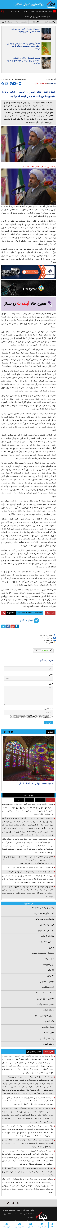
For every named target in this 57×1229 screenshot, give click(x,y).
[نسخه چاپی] (2, 83)
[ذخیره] (11, 83)
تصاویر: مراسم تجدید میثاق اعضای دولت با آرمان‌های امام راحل (30, 871)
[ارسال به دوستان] (6, 83)
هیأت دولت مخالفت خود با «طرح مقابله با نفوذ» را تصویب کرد (30, 867)
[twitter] (3, 626)
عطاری (51, 947)
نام (52, 664)
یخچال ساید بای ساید (44, 919)
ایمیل (51, 674)
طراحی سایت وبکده (45, 1004)
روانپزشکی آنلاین (47, 1038)
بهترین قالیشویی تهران (44, 1015)
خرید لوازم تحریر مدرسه (44, 913)
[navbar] (54, 11)
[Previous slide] (12, 732)
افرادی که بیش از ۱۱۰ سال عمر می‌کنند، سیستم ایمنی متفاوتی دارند (25, 30)
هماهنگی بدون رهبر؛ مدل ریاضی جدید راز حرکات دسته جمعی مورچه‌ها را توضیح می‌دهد (23, 46)
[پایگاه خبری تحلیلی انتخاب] (51, 4)
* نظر (51, 684)
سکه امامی (49, 1021)
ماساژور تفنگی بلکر (46, 941)
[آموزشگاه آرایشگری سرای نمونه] (28, 304)
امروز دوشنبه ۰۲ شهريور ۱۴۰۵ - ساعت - (37, 11)
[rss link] (18, 1203)
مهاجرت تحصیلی (47, 981)
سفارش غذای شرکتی (45, 998)
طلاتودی (50, 975)
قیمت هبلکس (48, 987)
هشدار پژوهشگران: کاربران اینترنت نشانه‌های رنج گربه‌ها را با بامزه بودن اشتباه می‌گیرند (23, 60)
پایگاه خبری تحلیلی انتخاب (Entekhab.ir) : (39, 166)
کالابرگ (51, 970)
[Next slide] (5, 732)
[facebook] (8, 626)
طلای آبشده (49, 1032)
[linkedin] (17, 626)
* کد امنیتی (48, 708)
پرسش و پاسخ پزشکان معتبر (42, 907)
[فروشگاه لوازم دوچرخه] (28, 288)
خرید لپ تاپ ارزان (46, 930)
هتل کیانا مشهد (47, 936)
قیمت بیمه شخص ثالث (44, 993)
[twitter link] (8, 1203)
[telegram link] (13, 1203)
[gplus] (13, 626)
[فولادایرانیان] (28, 272)
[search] (3, 11)
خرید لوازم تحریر (47, 924)
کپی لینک (50, 612)
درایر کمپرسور (48, 964)
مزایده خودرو (48, 1010)
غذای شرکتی (49, 958)
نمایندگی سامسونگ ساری (43, 953)
